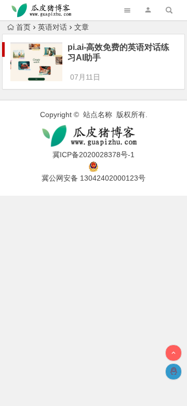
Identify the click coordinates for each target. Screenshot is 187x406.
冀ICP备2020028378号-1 (93, 154)
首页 (23, 27)
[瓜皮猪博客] (93, 136)
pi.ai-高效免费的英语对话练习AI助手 (118, 52)
